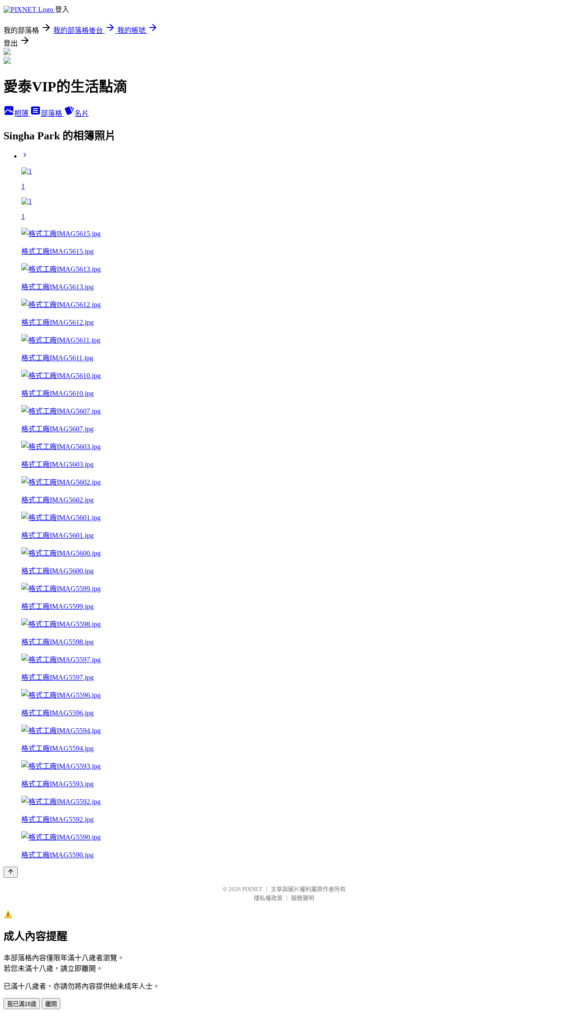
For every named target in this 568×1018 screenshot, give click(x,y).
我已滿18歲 (21, 1004)
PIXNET (252, 889)
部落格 (52, 113)
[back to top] (11, 872)
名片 (82, 113)
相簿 (22, 113)
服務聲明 (302, 898)
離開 (51, 1004)
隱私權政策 (268, 898)
